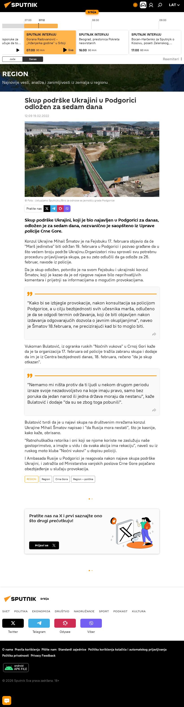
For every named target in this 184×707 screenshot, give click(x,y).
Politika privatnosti (15, 655)
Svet (6, 611)
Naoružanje (84, 611)
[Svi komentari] (6, 700)
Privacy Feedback (43, 655)
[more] (154, 334)
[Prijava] (151, 4)
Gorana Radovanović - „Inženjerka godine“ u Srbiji (46, 41)
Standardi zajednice (72, 649)
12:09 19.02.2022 (37, 116)
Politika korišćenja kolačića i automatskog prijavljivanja (127, 649)
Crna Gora (61, 479)
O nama (7, 649)
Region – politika (83, 479)
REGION (31, 479)
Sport (104, 611)
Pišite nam (49, 649)
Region (46, 479)
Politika (21, 611)
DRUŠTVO (62, 611)
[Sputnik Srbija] (22, 9)
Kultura (139, 611)
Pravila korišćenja (27, 649)
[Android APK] (16, 668)
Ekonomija (41, 611)
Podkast (120, 611)
